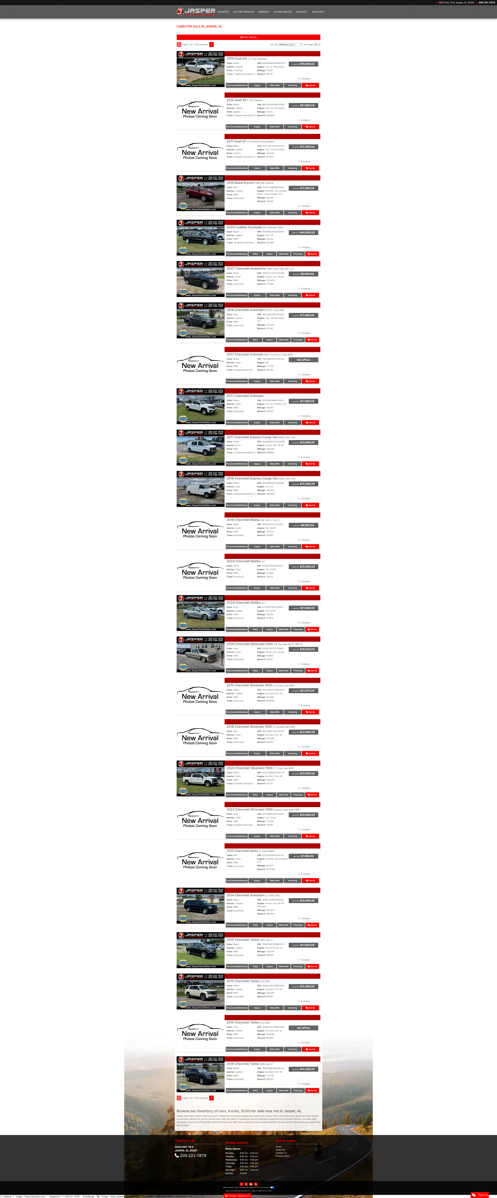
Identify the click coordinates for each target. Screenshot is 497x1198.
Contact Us (281, 1153)
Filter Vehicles (249, 37)
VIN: (259, 63)
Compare (305, 78)
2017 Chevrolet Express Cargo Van (261, 437)
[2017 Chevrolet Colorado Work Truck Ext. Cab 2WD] (201, 364)
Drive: (230, 70)
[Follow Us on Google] (256, 1184)
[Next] (211, 44)
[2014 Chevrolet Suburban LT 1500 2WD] (201, 905)
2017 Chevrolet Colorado (260, 354)
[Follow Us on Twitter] (246, 1184)
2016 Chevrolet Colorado (255, 310)
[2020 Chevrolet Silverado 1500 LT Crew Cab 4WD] (201, 778)
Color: (230, 63)
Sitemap (252, 1187)
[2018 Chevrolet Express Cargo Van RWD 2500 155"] (201, 488)
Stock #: (261, 74)
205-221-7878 (487, 2)
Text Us (311, 85)
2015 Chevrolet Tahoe (250, 940)
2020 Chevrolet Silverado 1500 (260, 768)
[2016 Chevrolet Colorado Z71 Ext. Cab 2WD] (201, 320)
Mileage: (261, 70)
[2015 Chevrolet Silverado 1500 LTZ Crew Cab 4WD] (201, 695)
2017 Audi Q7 (251, 141)
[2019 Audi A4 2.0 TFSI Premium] (201, 69)
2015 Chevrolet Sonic (251, 851)
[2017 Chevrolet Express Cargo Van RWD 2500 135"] (201, 447)
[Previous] (179, 44)
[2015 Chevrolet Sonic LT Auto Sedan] (201, 861)
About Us (280, 1149)
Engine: (261, 66)
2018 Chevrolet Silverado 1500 (261, 726)
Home (279, 1146)
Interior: (231, 66)
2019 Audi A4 (247, 58)
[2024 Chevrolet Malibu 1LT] (201, 571)
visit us (248, 1122)
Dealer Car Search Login (230, 1187)
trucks (269, 1116)
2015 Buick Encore (250, 183)
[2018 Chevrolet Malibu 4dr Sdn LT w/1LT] (201, 530)
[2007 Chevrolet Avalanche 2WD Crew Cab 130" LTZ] (201, 278)
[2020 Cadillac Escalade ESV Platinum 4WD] (201, 237)
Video (255, 254)
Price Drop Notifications (236, 85)
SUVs (275, 1116)
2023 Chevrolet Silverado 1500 (263, 809)
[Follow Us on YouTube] (251, 1184)
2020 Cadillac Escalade (255, 227)
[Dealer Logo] (196, 11)
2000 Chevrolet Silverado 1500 (264, 644)
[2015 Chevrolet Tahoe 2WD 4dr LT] (201, 950)
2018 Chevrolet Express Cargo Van (261, 478)
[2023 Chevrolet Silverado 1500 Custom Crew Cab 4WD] (201, 819)
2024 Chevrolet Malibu (246, 561)
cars (262, 1116)
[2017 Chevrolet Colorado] (201, 406)
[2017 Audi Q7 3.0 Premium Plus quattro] (201, 151)
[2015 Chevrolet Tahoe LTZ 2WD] (201, 991)
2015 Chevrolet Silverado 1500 (261, 685)
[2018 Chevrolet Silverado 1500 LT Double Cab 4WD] (201, 737)
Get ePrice (303, 359)
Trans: (230, 74)
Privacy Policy (283, 1156)
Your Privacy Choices (263, 1187)
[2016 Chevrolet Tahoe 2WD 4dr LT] (201, 1074)
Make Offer (275, 85)
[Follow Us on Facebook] (241, 1184)
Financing (292, 85)
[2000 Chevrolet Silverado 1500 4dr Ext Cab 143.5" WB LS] (201, 654)
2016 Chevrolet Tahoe (250, 1064)
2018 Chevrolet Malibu (253, 520)
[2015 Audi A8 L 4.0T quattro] (201, 110)
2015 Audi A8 (245, 100)
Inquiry (257, 85)
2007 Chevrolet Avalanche (260, 268)
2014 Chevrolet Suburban (253, 895)
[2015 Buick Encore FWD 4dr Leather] (201, 193)
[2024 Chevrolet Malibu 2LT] (201, 613)
